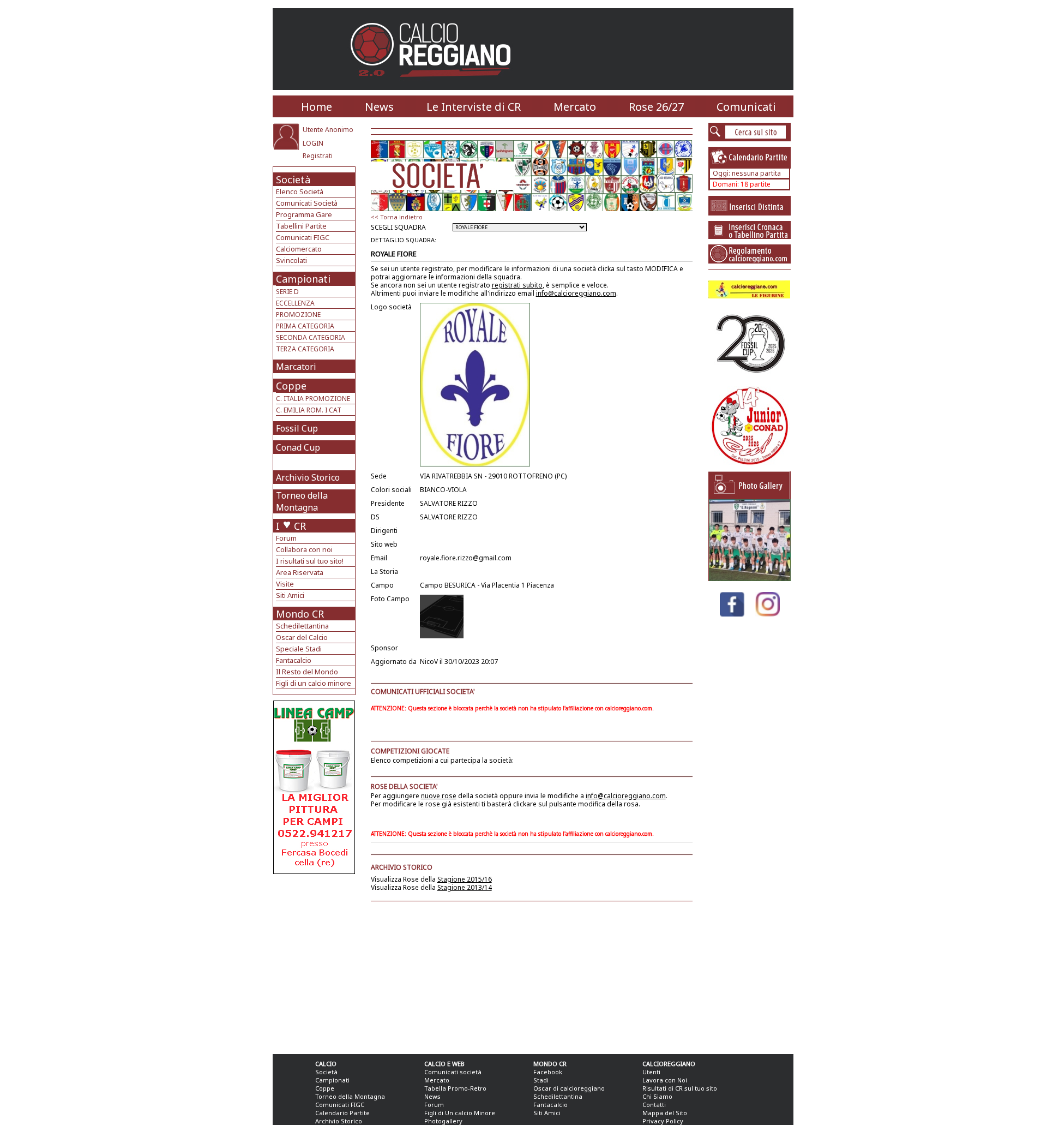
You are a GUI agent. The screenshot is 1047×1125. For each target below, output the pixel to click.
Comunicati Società (307, 203)
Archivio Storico (308, 477)
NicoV (429, 661)
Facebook (547, 1072)
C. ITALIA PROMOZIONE (313, 398)
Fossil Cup (297, 428)
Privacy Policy (662, 1121)
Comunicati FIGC (302, 237)
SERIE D (287, 291)
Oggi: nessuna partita (747, 173)
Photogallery (443, 1121)
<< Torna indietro (397, 217)
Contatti (654, 1104)
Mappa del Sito (664, 1113)
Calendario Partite (342, 1113)
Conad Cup (298, 447)
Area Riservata (299, 572)
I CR (291, 525)
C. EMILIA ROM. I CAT (308, 410)
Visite (285, 584)
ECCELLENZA (295, 303)
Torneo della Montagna (302, 501)
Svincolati (291, 260)
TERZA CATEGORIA (305, 349)
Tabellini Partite (301, 226)
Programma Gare (304, 214)
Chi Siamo (657, 1096)
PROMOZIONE (298, 314)
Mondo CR (300, 613)
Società (293, 179)
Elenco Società (299, 191)
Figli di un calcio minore (313, 683)
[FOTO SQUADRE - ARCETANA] (750, 578)
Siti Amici (290, 595)
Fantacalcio (293, 660)
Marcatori (296, 367)
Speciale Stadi (299, 649)
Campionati (303, 278)
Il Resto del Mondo (307, 672)
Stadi (541, 1080)
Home (316, 106)
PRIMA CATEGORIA (305, 326)
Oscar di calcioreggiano (569, 1088)
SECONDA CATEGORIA (310, 337)
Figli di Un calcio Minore (459, 1113)
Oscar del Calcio (302, 637)
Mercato (574, 106)
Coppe (291, 385)
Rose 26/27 (656, 106)
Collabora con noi (304, 549)
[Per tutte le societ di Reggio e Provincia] (314, 871)
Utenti (651, 1072)
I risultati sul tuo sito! (310, 561)
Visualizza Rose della (431, 879)
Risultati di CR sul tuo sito (679, 1088)
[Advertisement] (315, 961)
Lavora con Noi (664, 1080)
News (379, 106)
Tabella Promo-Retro (455, 1088)
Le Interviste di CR (473, 106)
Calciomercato (299, 249)
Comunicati (746, 106)
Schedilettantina (302, 626)
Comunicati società (453, 1072)
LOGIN (313, 143)
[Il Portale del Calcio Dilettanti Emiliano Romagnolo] (435, 84)
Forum (286, 538)
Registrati (318, 155)
